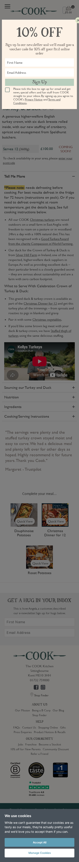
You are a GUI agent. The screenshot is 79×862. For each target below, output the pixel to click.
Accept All (39, 842)
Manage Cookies (39, 852)
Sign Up (39, 82)
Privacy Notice (34, 99)
